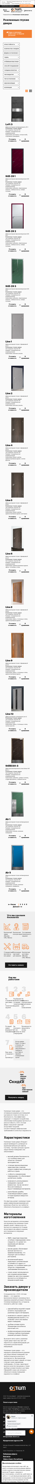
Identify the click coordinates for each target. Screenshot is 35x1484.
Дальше (16, 907)
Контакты (28, 10)
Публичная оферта (10, 1454)
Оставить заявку (26, 5)
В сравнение (25, 140)
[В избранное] (20, 140)
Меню (5, 10)
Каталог (7, 11)
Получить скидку (16, 1097)
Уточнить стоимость (12, 140)
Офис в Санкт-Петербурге (13, 1459)
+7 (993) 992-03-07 (10, 1428)
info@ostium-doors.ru (8, 5)
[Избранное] (22, 10)
